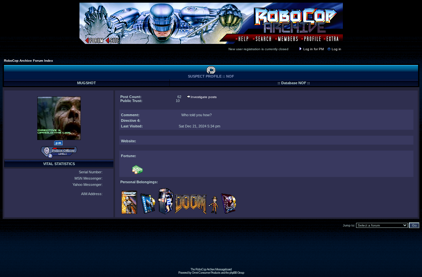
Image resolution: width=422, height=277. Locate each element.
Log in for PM (313, 49)
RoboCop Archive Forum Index (28, 60)
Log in (336, 49)
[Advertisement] (211, 253)
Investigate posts (204, 97)
